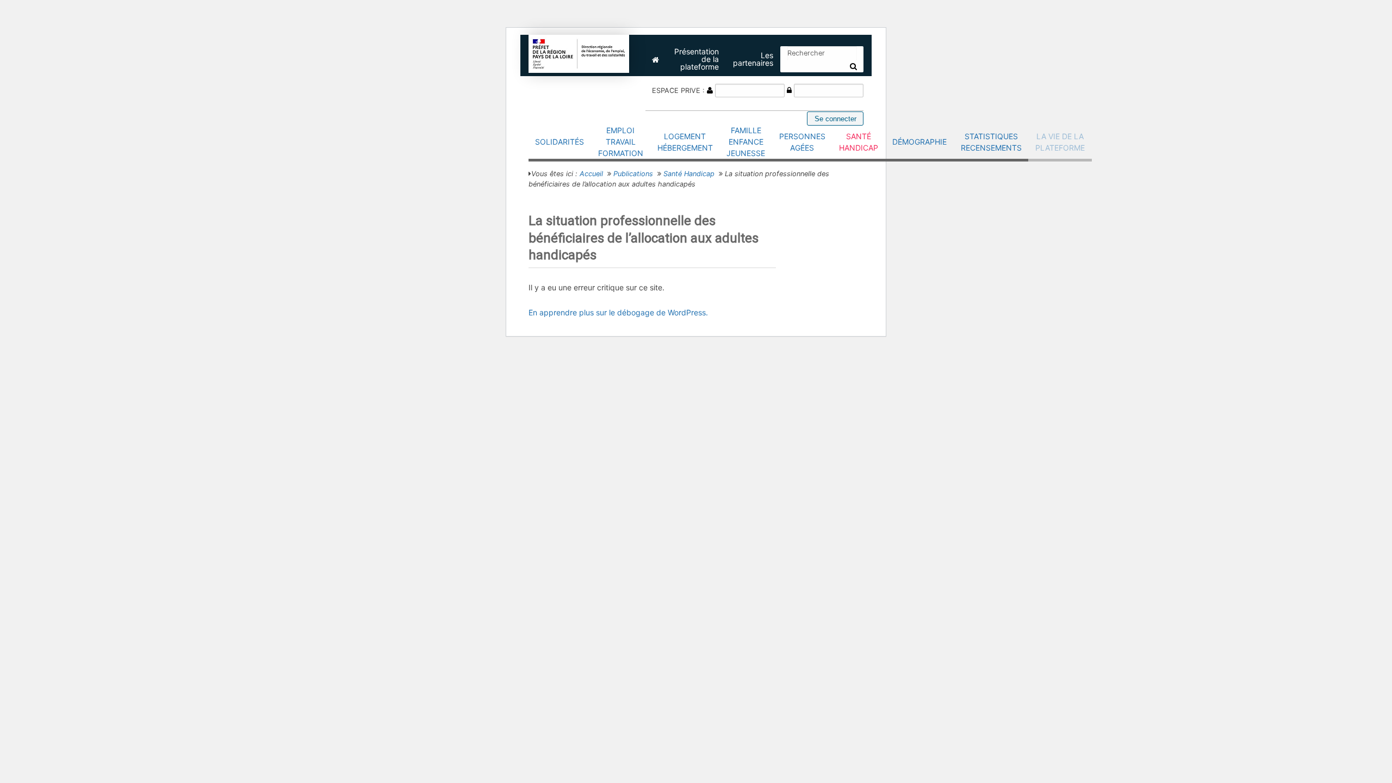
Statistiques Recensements (991, 142)
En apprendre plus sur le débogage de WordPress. (618, 312)
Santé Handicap (858, 142)
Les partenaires (753, 59)
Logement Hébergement (685, 142)
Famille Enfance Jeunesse (745, 142)
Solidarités (559, 141)
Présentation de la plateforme (696, 59)
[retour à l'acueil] (579, 53)
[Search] (853, 66)
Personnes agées (802, 142)
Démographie (919, 141)
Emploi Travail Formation (620, 142)
